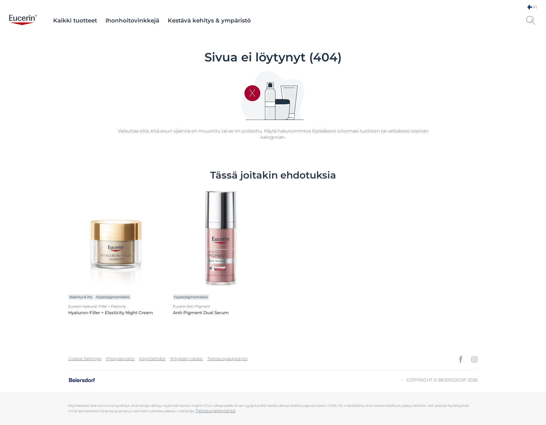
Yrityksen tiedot (186, 358)
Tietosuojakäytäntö (227, 358)
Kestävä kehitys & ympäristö (209, 20)
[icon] (460, 359)
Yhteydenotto (120, 358)
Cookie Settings (84, 358)
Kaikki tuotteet (75, 20)
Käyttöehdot (152, 358)
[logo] (23, 20)
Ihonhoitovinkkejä (132, 20)
